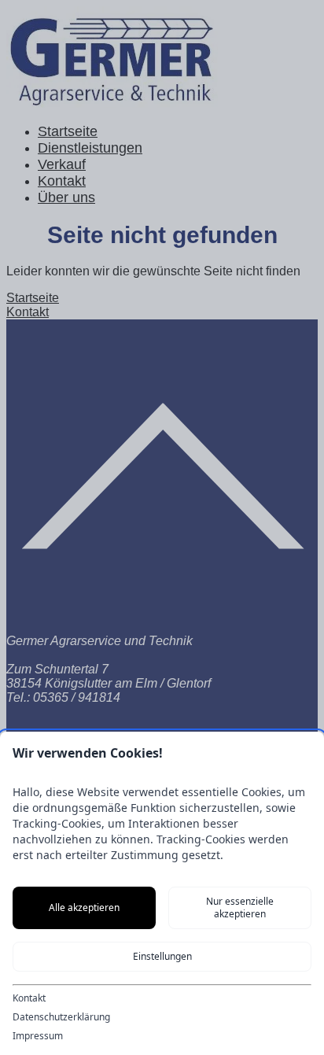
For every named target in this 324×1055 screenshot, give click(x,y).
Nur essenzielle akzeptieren (240, 907)
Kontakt (29, 998)
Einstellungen (162, 956)
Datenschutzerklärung (61, 1017)
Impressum (38, 1036)
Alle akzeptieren (84, 907)
